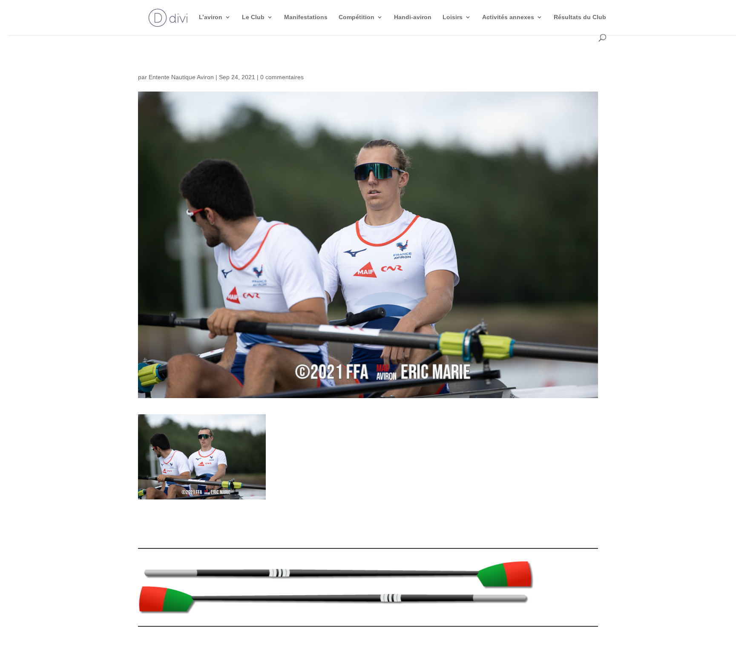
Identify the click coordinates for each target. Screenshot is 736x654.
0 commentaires (282, 77)
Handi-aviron (412, 17)
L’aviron (210, 17)
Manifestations (306, 17)
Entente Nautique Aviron (181, 77)
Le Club (253, 17)
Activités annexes (508, 17)
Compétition (356, 17)
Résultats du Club (580, 17)
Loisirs (453, 17)
